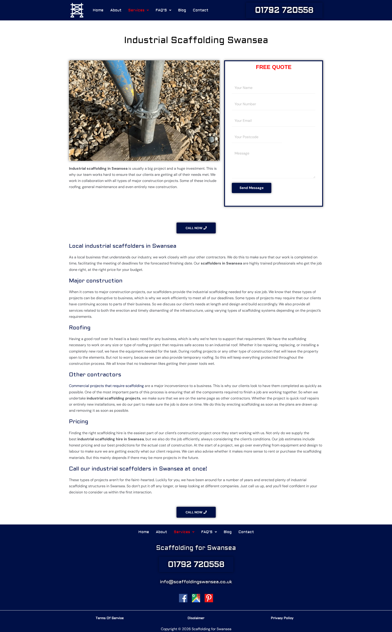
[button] (138, 10)
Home (98, 10)
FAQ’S (161, 10)
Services (136, 10)
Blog (182, 10)
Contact (200, 10)
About (115, 10)
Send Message (252, 188)
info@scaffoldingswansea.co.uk (196, 582)
